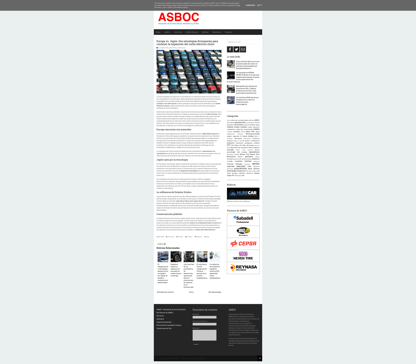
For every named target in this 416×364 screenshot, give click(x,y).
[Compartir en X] (163, 244)
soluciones (230, 168)
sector (255, 163)
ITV (228, 145)
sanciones (247, 164)
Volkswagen (237, 175)
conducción (239, 129)
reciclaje (230, 161)
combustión (231, 129)
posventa (230, 159)
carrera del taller (249, 125)
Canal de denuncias (164, 322)
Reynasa (239, 164)
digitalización (231, 134)
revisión (230, 164)
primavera (236, 159)
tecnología (232, 170)
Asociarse (160, 319)
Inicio (191, 292)
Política (257, 156)
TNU (246, 171)
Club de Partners (192, 32)
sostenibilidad (240, 168)
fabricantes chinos (210, 134)
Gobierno (230, 141)
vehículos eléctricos (246, 173)
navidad (244, 152)
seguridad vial (243, 166)
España (245, 136)
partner (240, 156)
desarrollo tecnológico (189, 171)
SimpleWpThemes (213, 358)
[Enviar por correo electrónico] (159, 244)
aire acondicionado (241, 120)
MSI (238, 152)
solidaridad (256, 166)
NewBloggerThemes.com (232, 358)
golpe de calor (238, 141)
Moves (257, 150)
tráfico (250, 171)
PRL (241, 159)
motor (243, 150)
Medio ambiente (254, 147)
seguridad (231, 166)
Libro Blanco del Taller (238, 145)
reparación (256, 161)
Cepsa (257, 125)
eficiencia (240, 134)
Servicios (178, 32)
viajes (229, 175)
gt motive (246, 141)
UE (258, 171)
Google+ (189, 237)
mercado (181, 48)
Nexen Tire (244, 154)
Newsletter (216, 32)
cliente (230, 127)
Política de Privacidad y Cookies (169, 325)
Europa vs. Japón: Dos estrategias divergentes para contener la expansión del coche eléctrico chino (187, 43)
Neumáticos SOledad (233, 154)
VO (233, 175)
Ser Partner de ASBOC (165, 313)
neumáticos (254, 152)
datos (248, 132)
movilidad (231, 152)
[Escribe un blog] (161, 244)
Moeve (238, 150)
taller (250, 169)
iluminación (255, 141)
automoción (163, 48)
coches (243, 127)
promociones (246, 159)
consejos (236, 132)
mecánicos (244, 147)
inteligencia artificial (252, 143)
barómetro (230, 125)
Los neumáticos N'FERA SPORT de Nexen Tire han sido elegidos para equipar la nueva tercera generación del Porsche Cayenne (243, 77)
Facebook (170, 237)
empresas (236, 136)
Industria (173, 48)
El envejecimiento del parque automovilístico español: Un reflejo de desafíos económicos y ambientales (163, 273)
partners (249, 156)
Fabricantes (238, 138)
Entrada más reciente (165, 292)
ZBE (243, 175)
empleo (229, 136)
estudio (251, 136)
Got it (259, 5)
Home (158, 32)
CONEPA (256, 129)
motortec (250, 150)
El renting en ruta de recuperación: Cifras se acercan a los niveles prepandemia (202, 271)
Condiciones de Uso (164, 328)
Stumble (199, 237)
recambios (255, 159)
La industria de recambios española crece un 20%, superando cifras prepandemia (215, 271)
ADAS (233, 120)
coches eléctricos (253, 127)
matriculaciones (235, 147)
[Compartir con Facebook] (165, 244)
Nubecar (205, 32)
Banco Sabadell (255, 122)
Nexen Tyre (254, 154)
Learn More (250, 5)
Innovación (239, 143)
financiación (247, 138)
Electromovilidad (252, 134)
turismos (254, 171)
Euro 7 (257, 136)
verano (256, 173)
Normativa (231, 157)
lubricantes (250, 145)
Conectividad (248, 129)
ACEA (228, 120)
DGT (252, 132)
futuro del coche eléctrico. (206, 230)
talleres (256, 169)
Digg (207, 237)
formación (255, 138)
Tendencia (241, 171)
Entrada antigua (215, 292)
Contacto (228, 32)
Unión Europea (232, 173)
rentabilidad (238, 161)
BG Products (239, 125)
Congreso (229, 131)
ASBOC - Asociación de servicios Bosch (171, 309)
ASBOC (167, 32)
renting (247, 161)
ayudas (248, 122)
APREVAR (251, 120)
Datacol (243, 131)
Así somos (230, 122)
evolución (229, 138)
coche (236, 127)
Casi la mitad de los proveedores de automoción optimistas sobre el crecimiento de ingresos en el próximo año (189, 275)
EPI (241, 136)
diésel (257, 131)
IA (250, 141)
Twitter (180, 237)
